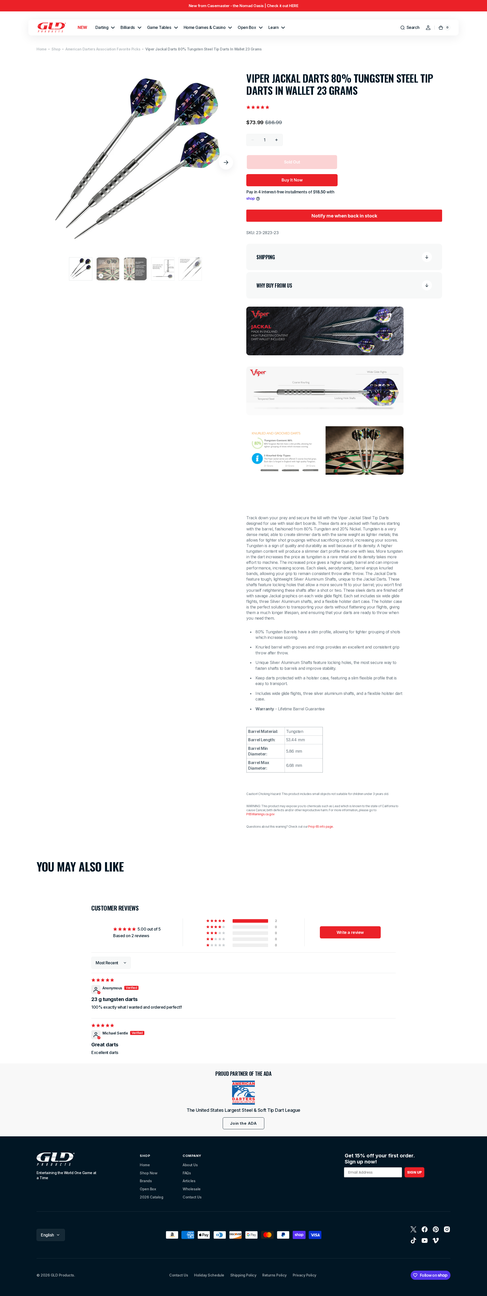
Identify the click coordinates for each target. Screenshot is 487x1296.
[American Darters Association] (243, 1093)
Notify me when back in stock (344, 215)
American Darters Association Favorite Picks (102, 49)
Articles (189, 1181)
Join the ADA (243, 1123)
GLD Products (62, 1275)
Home (41, 49)
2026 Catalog (151, 1197)
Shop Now (148, 1173)
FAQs (187, 1173)
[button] (410, 27)
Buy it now (292, 179)
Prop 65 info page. (321, 826)
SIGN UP (414, 1172)
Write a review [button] (350, 932)
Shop (55, 49)
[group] (243, 5)
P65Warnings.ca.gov (260, 814)
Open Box (148, 1189)
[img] (103, 980)
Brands (146, 1181)
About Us (190, 1165)
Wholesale (192, 1189)
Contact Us (192, 1197)
